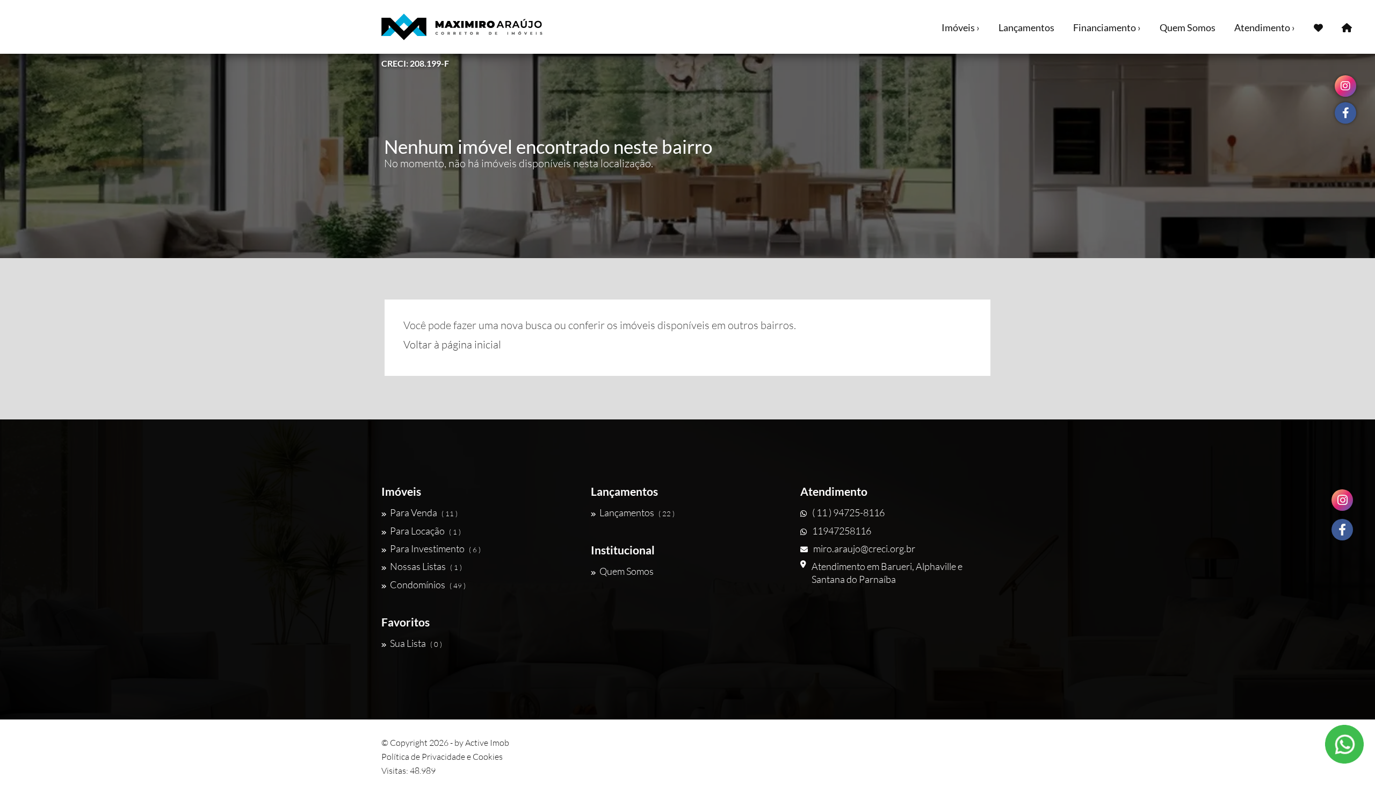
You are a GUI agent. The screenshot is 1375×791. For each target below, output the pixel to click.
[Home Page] (1347, 27)
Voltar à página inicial (452, 344)
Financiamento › (1107, 27)
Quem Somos (1187, 27)
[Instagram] (1342, 500)
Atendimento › (1264, 27)
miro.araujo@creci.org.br (864, 548)
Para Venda (424, 512)
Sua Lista (416, 643)
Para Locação (425, 531)
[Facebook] (1342, 529)
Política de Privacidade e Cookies (442, 756)
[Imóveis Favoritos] (1318, 27)
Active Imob (487, 742)
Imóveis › (961, 27)
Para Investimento (435, 548)
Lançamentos (1026, 27)
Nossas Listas (426, 566)
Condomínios (428, 584)
